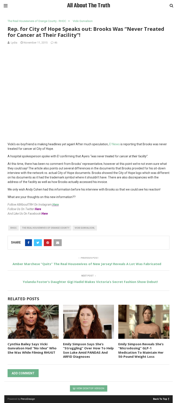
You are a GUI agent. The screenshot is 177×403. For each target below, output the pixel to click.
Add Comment (23, 373)
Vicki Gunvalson (83, 21)
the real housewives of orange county (45, 228)
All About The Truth (88, 5)
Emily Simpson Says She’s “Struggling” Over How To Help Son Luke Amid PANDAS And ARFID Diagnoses (88, 350)
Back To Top (160, 399)
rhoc (13, 228)
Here (55, 204)
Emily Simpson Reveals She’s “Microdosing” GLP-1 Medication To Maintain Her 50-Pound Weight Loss (141, 350)
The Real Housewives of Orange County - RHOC (37, 21)
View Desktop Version (90, 388)
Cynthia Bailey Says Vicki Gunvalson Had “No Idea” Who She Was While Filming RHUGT (32, 348)
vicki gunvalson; (85, 228)
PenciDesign (28, 399)
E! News (114, 144)
